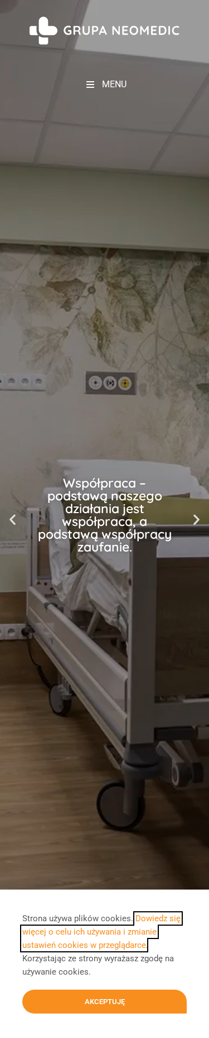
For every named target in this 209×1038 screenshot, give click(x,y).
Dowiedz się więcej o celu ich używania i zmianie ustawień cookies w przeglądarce (101, 931)
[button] (13, 519)
